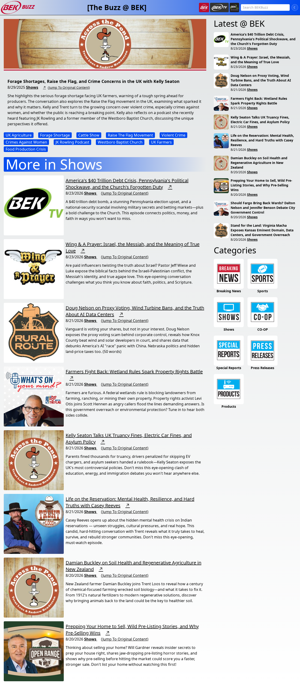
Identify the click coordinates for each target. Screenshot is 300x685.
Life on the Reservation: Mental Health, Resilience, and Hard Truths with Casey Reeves (262, 140)
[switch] (295, 7)
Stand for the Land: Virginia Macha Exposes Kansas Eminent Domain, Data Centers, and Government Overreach (262, 230)
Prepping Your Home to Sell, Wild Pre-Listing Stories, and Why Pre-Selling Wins (261, 185)
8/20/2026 (238, 172)
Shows (32, 87)
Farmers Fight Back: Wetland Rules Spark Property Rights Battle (134, 371)
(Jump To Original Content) (69, 87)
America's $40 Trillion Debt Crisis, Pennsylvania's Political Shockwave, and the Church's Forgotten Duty (127, 183)
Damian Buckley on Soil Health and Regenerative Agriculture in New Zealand (259, 163)
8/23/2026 (238, 48)
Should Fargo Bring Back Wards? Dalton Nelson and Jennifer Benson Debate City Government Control (263, 208)
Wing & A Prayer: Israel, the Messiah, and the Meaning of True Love (260, 59)
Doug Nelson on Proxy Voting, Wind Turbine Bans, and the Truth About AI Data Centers (261, 80)
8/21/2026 (238, 89)
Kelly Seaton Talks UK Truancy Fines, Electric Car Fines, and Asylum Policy (260, 119)
